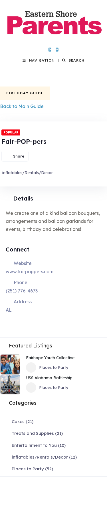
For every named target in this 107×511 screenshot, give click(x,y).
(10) (39, 445)
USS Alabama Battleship (49, 377)
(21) (22, 421)
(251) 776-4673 (22, 291)
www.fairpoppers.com (29, 271)
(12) (44, 457)
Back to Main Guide (22, 106)
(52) (32, 468)
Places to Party (53, 367)
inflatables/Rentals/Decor (27, 172)
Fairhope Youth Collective (50, 357)
